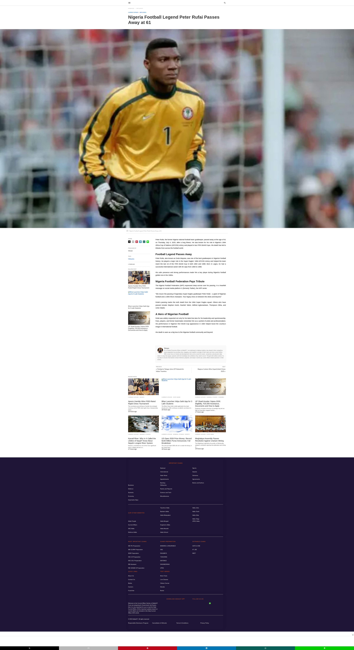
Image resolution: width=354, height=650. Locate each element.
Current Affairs (133, 12)
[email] (88, 648)
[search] (225, 3)
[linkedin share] (206, 648)
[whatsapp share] (265, 648)
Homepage (131, 8)
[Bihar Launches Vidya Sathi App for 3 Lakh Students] (139, 297)
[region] (177, 641)
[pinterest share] (147, 648)
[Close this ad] (352, 635)
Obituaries (139, 8)
